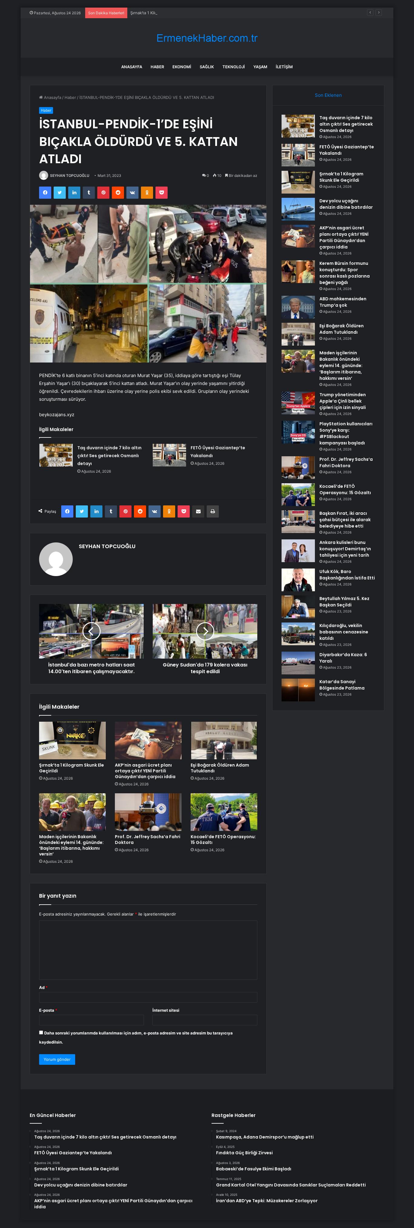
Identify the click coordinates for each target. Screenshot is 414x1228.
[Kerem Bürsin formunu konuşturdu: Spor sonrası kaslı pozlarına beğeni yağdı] (298, 271)
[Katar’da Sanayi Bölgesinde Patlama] (298, 690)
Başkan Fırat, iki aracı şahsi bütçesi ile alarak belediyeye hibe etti (345, 519)
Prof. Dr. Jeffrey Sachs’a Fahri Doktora (147, 839)
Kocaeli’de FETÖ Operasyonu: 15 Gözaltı (223, 839)
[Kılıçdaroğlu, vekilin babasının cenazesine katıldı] (298, 633)
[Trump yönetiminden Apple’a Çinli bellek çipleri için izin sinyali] (298, 403)
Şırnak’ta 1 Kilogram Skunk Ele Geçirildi (166, 12)
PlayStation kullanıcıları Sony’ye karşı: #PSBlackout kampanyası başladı (345, 433)
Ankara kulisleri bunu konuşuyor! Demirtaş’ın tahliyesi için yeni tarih (345, 548)
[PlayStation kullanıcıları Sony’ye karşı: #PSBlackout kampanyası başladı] (298, 432)
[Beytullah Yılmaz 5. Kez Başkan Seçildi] (298, 606)
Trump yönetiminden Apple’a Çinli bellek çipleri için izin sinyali (342, 401)
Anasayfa (131, 66)
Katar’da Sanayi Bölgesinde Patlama (342, 685)
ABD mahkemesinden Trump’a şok (342, 302)
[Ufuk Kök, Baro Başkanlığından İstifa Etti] (298, 579)
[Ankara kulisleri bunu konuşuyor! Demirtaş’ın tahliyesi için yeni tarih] (298, 550)
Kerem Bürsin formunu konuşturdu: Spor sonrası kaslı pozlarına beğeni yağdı (344, 272)
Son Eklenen (328, 95)
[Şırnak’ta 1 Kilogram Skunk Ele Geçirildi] (72, 740)
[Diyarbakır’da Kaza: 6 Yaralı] (298, 663)
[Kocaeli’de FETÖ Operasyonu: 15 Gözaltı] (224, 812)
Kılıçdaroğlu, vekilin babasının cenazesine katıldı (343, 631)
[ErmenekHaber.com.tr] (207, 38)
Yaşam (260, 66)
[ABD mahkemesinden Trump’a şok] (298, 307)
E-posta (48, 1010)
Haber (157, 66)
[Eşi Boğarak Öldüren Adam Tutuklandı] (224, 740)
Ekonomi (181, 66)
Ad (43, 987)
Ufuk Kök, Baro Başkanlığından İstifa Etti (347, 574)
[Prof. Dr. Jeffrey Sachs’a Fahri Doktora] (148, 812)
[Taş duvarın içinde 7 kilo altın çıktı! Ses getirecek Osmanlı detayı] (56, 455)
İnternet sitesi (165, 1010)
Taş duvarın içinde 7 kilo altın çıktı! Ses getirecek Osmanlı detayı (109, 456)
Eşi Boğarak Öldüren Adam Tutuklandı (220, 768)
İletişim (284, 66)
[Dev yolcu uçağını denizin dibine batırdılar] (298, 209)
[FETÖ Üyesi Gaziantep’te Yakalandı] (169, 455)
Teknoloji (233, 66)
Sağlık (207, 66)
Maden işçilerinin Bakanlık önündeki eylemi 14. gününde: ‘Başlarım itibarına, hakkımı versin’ (71, 845)
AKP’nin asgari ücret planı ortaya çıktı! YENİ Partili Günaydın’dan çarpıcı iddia (145, 771)
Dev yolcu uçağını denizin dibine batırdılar (346, 204)
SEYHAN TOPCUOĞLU (69, 175)
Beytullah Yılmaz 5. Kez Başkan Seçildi (344, 601)
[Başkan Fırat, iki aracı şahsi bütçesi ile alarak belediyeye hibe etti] (298, 521)
